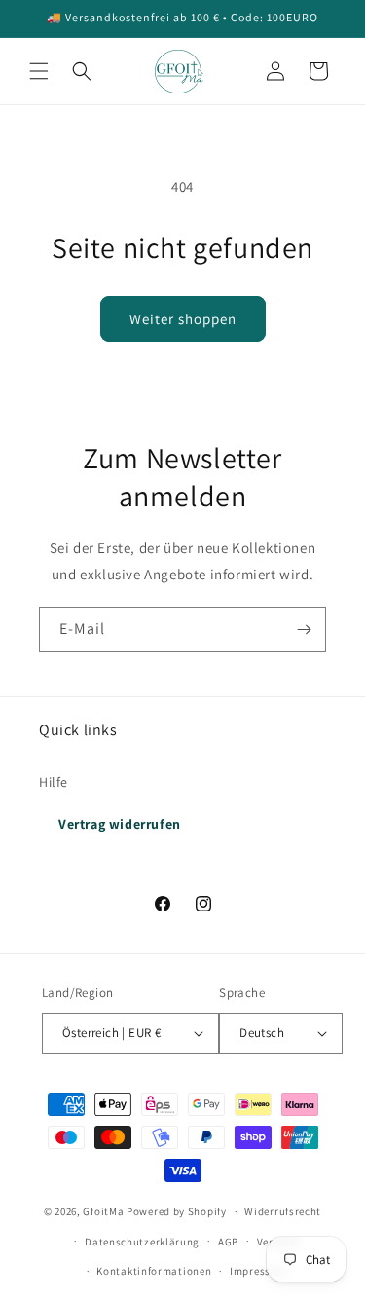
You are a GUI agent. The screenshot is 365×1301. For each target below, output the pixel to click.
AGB (228, 1241)
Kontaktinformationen (153, 1271)
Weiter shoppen (183, 319)
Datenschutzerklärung (142, 1241)
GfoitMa (103, 1211)
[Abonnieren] (303, 629)
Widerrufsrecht (282, 1211)
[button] (39, 71)
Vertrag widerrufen (119, 824)
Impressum (258, 1271)
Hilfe (53, 782)
